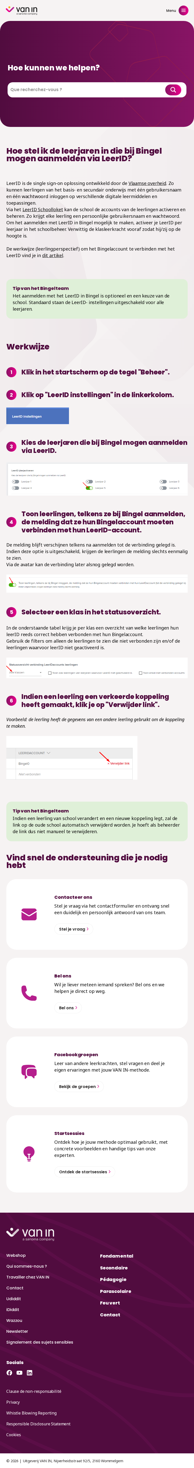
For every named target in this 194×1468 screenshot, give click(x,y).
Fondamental (116, 1256)
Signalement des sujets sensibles (39, 1342)
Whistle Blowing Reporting (31, 1413)
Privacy (13, 1402)
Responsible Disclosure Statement (38, 1424)
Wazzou (14, 1320)
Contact (14, 1288)
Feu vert (110, 1303)
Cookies (13, 1434)
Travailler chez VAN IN (27, 1277)
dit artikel (52, 255)
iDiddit (12, 1310)
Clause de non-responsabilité (33, 1391)
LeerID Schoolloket (42, 209)
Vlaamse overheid (147, 183)
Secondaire (114, 1268)
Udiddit (13, 1299)
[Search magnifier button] (173, 89)
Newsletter (17, 1331)
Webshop (16, 1255)
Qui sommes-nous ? (26, 1266)
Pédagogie (113, 1279)
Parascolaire (115, 1291)
